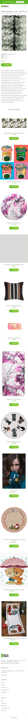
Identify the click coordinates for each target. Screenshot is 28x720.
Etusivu (2, 13)
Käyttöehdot (4, 705)
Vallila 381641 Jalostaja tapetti (14, 181)
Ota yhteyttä (4, 703)
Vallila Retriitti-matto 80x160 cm (14, 399)
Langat (2, 685)
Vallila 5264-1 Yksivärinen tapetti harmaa (14, 264)
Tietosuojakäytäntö (5, 708)
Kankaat (3, 682)
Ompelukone (4, 687)
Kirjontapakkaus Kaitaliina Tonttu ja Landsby (14, 638)
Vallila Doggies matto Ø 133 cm (14, 442)
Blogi (2, 700)
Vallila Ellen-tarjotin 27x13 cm (14, 338)
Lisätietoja (6, 64)
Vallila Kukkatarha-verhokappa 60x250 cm (14, 133)
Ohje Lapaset (14, 490)
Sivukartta (3, 710)
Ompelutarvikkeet (5, 689)
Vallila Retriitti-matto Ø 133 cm (14, 223)
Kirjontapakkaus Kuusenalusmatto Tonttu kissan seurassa (14, 540)
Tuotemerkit (9, 54)
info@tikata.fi (4, 675)
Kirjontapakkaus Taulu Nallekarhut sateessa (14, 589)
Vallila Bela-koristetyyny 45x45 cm (14, 305)
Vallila (14, 54)
